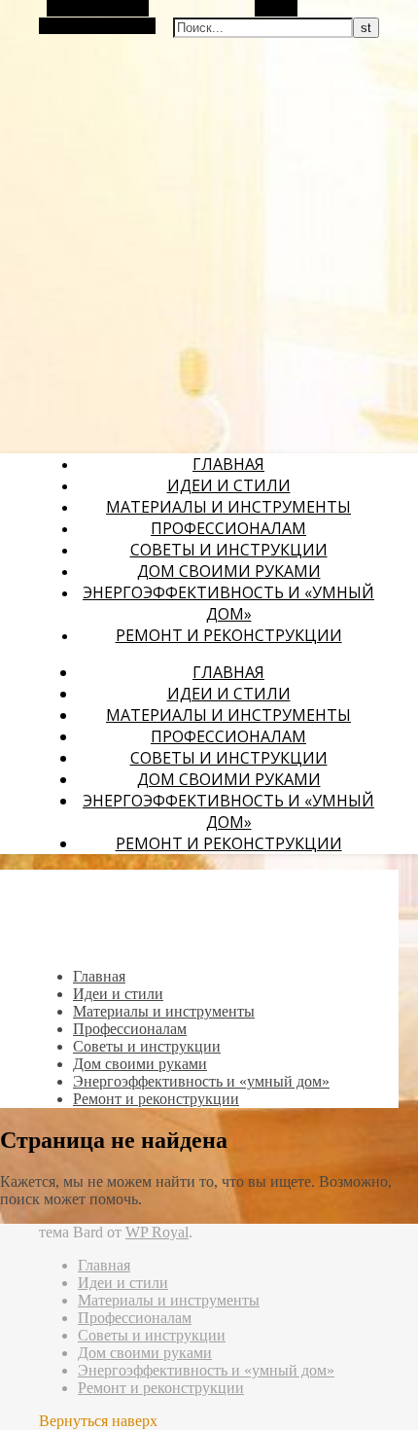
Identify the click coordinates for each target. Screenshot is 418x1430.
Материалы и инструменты (228, 507)
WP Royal (157, 1232)
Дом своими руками (229, 571)
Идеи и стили (229, 485)
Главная (228, 464)
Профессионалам (228, 528)
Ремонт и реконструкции (229, 635)
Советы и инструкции (229, 549)
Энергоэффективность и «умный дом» (228, 603)
